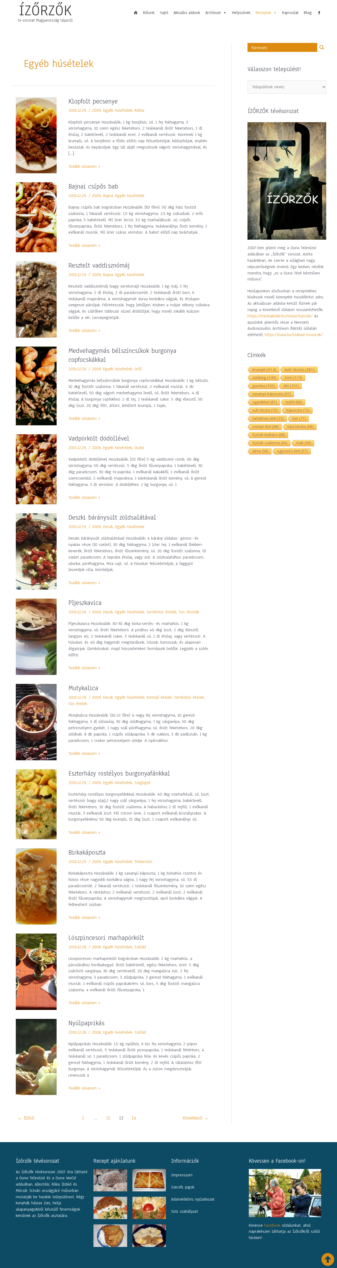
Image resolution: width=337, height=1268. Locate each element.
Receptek (263, 12)
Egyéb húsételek (117, 110)
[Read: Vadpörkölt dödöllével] (36, 469)
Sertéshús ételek (161, 612)
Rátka (139, 110)
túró (293, 377)
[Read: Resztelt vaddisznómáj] (36, 299)
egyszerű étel (292, 450)
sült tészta (265, 410)
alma (260, 450)
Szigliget (143, 783)
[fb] (319, 12)
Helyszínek (241, 12)
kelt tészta (300, 369)
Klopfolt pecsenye (93, 101)
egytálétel (264, 401)
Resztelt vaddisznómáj (99, 265)
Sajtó (164, 12)
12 (108, 1118)
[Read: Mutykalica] (36, 722)
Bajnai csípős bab (93, 186)
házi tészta (301, 426)
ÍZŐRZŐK (45, 10)
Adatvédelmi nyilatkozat (193, 1199)
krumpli (264, 369)
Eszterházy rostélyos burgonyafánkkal (119, 773)
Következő (196, 1118)
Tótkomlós (143, 862)
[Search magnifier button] (321, 47)
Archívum (213, 12)
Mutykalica (83, 688)
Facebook (272, 1225)
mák (303, 442)
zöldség (264, 377)
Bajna (108, 196)
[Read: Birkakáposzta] (36, 886)
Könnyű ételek (159, 697)
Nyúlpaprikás (86, 1023)
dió (291, 385)
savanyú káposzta (271, 393)
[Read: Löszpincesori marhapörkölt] (36, 971)
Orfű (138, 369)
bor (299, 418)
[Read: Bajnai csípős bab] (36, 217)
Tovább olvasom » (84, 166)
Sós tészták (189, 612)
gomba (263, 385)
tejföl (294, 401)
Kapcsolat (290, 12)
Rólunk (149, 12)
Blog (308, 12)
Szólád (140, 947)
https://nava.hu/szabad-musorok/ (294, 335)
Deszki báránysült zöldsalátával (112, 517)
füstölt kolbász (268, 434)
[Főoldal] (135, 12)
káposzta (298, 410)
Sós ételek (77, 704)
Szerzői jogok (182, 1187)
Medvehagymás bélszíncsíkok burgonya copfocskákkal (122, 355)
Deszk (108, 527)
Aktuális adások (187, 12)
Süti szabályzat (184, 1211)
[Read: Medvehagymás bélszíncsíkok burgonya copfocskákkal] (36, 386)
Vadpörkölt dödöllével (98, 438)
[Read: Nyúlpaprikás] (36, 1056)
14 (134, 1118)
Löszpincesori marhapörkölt (106, 937)
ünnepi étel (265, 426)
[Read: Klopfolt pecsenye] (36, 135)
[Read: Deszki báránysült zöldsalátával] (36, 551)
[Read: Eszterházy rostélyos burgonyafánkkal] (36, 804)
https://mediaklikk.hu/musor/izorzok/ (280, 316)
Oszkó (139, 448)
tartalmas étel (268, 418)
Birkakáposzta (87, 852)
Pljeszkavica (85, 602)
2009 (96, 110)
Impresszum (181, 1175)
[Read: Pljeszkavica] (36, 636)
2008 (96, 947)
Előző (26, 1118)
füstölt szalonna (270, 442)
